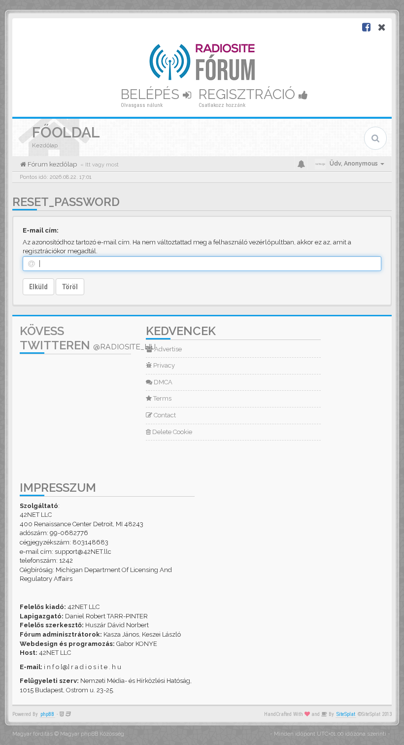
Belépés (152, 94)
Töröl (70, 287)
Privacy (163, 365)
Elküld (38, 287)
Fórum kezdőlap (51, 164)
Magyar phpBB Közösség (92, 734)
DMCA (162, 382)
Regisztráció (249, 94)
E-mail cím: (41, 230)
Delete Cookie (171, 432)
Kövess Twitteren (88, 338)
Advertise (167, 349)
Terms (161, 398)
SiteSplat (346, 714)
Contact (164, 415)
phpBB (47, 714)
